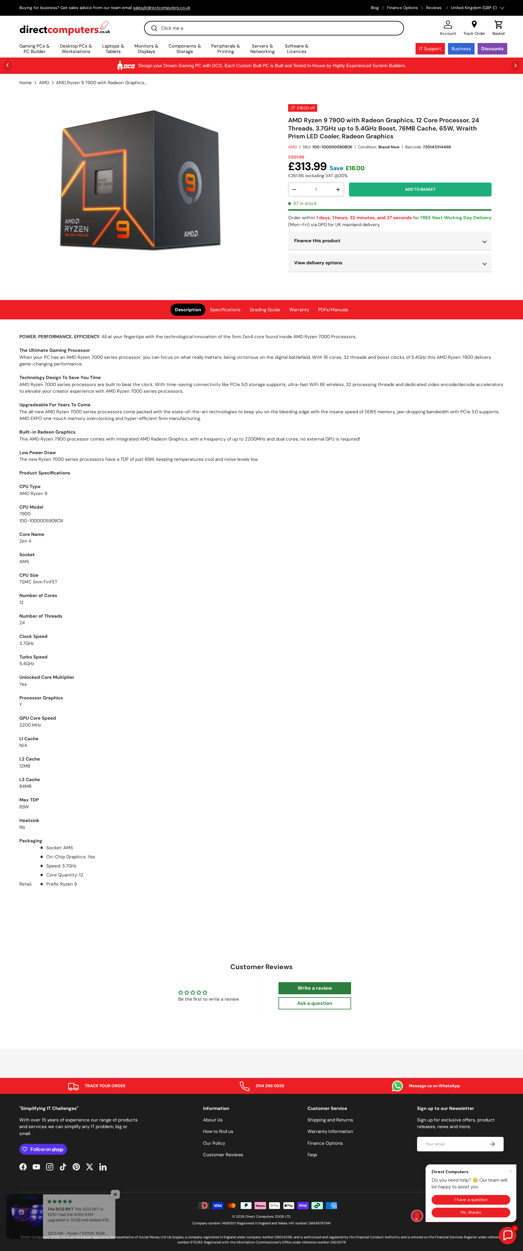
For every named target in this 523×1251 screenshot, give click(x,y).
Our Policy (214, 1143)
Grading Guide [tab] (265, 310)
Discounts (492, 49)
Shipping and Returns (330, 1120)
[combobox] (274, 28)
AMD (44, 83)
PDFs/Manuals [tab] (333, 310)
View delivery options (318, 263)
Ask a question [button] (314, 1003)
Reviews (434, 7)
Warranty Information (330, 1131)
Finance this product (317, 241)
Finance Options (402, 7)
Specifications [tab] (225, 310)
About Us (213, 1120)
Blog (375, 7)
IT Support (430, 49)
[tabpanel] (261, 610)
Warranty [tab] (299, 310)
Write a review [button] (315, 988)
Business (461, 49)
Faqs (312, 1155)
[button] (499, 28)
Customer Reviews (223, 1155)
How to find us (218, 1131)
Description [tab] (188, 310)
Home (25, 83)
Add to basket (420, 189)
